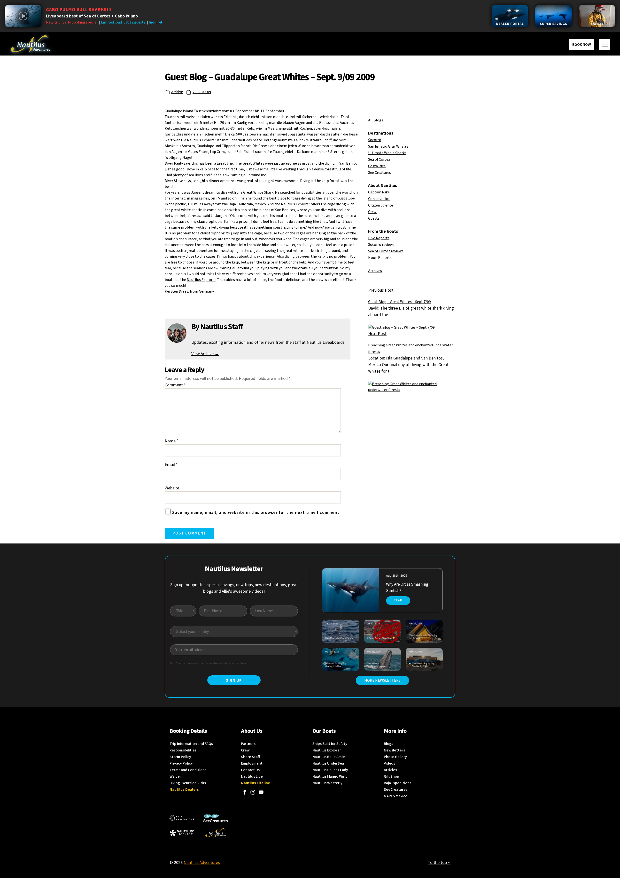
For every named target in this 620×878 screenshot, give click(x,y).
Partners (248, 743)
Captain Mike (379, 192)
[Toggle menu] (604, 44)
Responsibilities (183, 750)
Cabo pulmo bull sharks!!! (79, 9)
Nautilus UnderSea (328, 763)
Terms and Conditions (188, 770)
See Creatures (379, 172)
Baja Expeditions (397, 783)
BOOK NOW (581, 44)
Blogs (388, 743)
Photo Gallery (395, 756)
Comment (175, 385)
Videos (389, 763)
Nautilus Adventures (202, 863)
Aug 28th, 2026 (396, 575)
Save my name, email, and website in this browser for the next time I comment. (256, 513)
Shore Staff (250, 756)
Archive (177, 92)
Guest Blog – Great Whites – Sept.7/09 (399, 301)
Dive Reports (378, 238)
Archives (375, 270)
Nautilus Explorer (201, 279)
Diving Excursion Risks (188, 783)
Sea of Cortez (379, 159)
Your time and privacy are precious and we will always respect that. (208, 663)
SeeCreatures (395, 789)
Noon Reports (380, 257)
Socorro (374, 140)
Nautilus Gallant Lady (330, 770)
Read (398, 600)
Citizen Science (380, 205)
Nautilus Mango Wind (330, 776)
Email (171, 465)
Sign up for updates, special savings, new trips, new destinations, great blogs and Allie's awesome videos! (234, 588)
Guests (374, 218)
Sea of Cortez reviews (385, 251)
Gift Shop (391, 776)
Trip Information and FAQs (191, 743)
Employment (252, 763)
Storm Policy (180, 756)
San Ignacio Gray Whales (388, 146)
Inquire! (155, 22)
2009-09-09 (202, 92)
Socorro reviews (381, 244)
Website (172, 488)
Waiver (175, 776)
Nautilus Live (252, 776)
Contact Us (250, 770)
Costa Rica (377, 166)
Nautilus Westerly (327, 783)
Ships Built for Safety (329, 743)
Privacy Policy (181, 763)
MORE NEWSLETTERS (382, 680)
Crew (372, 212)
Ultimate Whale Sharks (387, 153)
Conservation (379, 198)
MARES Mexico (395, 796)
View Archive (205, 354)
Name (171, 441)
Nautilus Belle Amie (328, 756)
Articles (390, 770)
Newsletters (394, 750)
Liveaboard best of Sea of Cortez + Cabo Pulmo (92, 16)
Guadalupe (346, 198)
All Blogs (375, 120)
